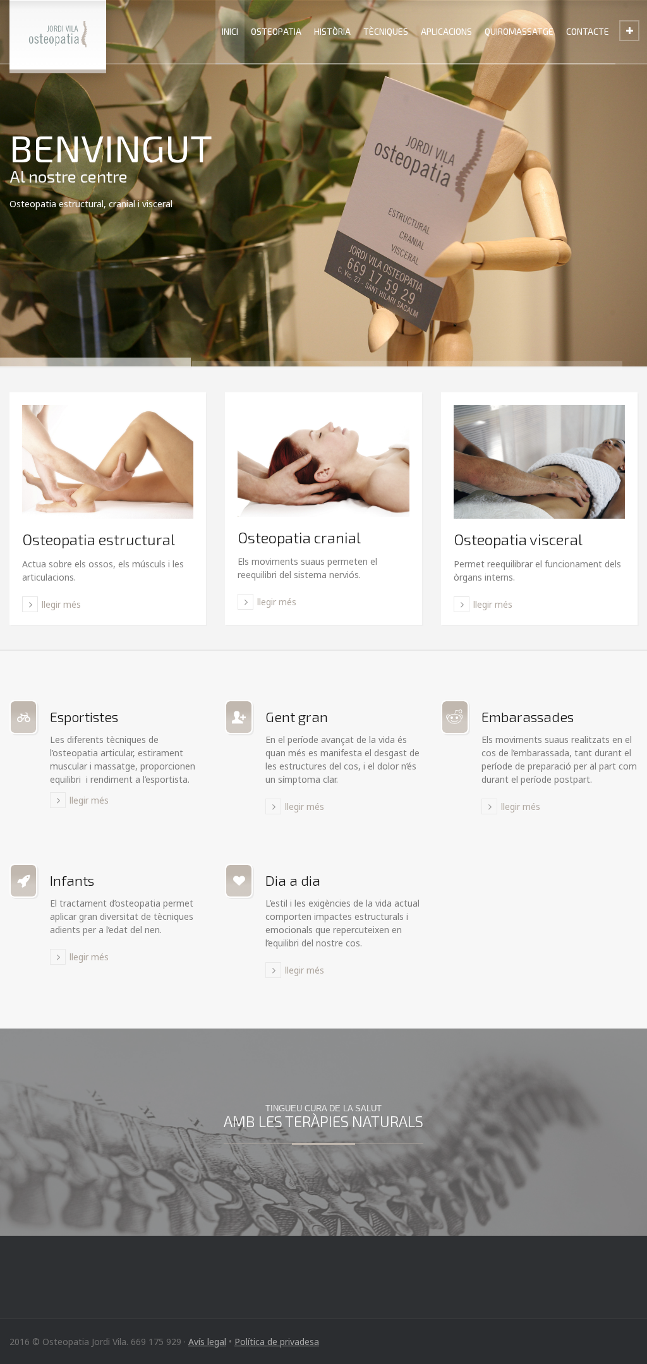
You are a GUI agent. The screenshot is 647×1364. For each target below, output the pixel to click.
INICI (230, 31)
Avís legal (207, 1342)
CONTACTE (587, 31)
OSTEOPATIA (276, 31)
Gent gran (296, 716)
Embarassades (527, 716)
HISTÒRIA (332, 31)
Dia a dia (292, 880)
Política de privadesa (276, 1342)
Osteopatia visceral (518, 539)
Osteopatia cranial (299, 537)
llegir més (61, 604)
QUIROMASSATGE (519, 31)
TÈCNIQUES (385, 31)
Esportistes (84, 716)
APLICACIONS (446, 31)
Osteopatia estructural (98, 539)
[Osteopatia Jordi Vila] (57, 34)
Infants (72, 880)
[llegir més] (107, 462)
